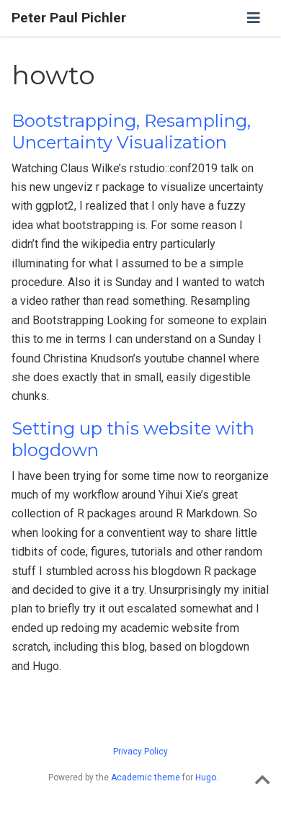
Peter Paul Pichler (69, 17)
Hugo (205, 777)
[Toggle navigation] (253, 18)
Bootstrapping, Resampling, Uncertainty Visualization (131, 131)
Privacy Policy (140, 752)
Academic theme (145, 777)
